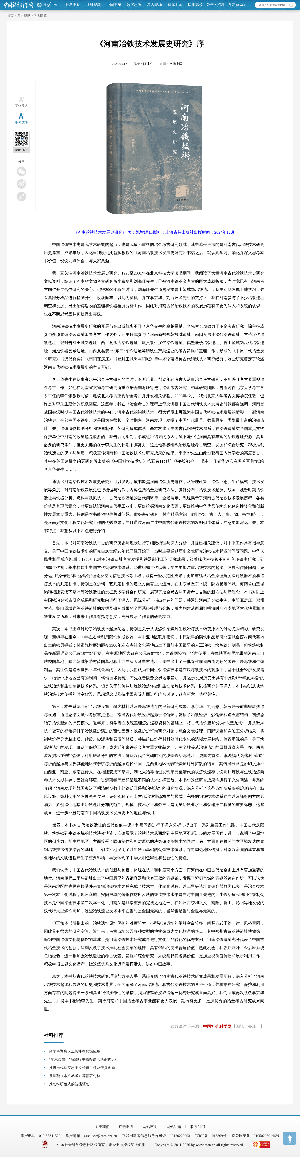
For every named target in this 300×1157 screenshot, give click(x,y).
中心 (55, 5)
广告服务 (126, 1127)
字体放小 (21, 122)
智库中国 (175, 5)
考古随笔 (40, 15)
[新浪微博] (21, 184)
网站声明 (150, 1127)
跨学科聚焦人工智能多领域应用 (74, 1051)
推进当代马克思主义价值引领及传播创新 (82, 1068)
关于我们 (102, 1127)
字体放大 (21, 105)
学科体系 (236, 5)
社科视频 (93, 5)
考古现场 (154, 5)
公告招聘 (215, 5)
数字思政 (134, 5)
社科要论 (73, 5)
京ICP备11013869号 (211, 1136)
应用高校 (195, 5)
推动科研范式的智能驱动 (69, 1084)
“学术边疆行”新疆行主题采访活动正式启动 (83, 1059)
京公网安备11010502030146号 (255, 1136)
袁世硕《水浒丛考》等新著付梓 (74, 1076)
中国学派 (114, 5)
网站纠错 (174, 1127)
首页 (10, 15)
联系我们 (197, 1127)
